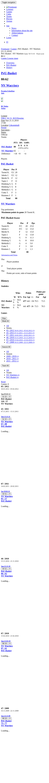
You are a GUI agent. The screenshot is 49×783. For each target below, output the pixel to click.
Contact (14, 35)
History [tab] (9, 67)
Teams (9, 16)
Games (9, 12)
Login (8, 38)
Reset (3, 382)
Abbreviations (17, 33)
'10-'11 (4, 494)
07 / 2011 (20, 335)
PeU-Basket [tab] (11, 65)
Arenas (9, 21)
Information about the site (22, 30)
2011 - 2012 (12, 361)
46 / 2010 (20, 337)
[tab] (24, 399)
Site (7, 26)
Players (9, 19)
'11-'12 (4, 397)
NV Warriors (12, 375)
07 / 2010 (20, 340)
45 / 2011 (20, 333)
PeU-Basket (12, 377)
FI (7, 42)
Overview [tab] (10, 63)
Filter (4, 318)
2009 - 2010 (12, 356)
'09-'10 (4, 643)
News (13, 28)
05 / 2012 (20, 330)
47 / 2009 (20, 342)
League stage (12, 58)
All (7, 326)
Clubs (8, 14)
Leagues (9, 9)
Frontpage (5, 49)
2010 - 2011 (12, 358)
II (9, 397)
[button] (24, 421)
